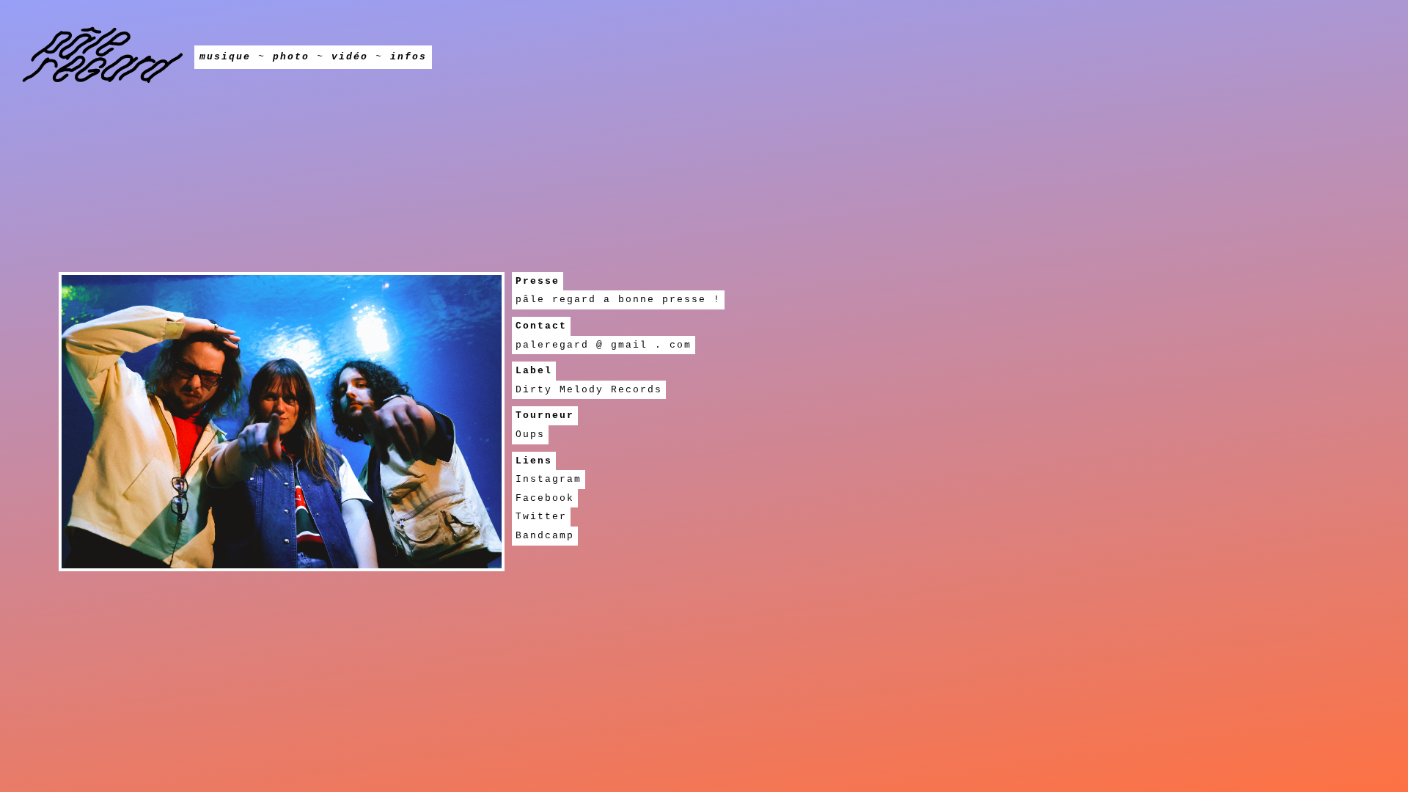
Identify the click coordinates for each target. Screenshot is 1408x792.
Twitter (541, 516)
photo (291, 56)
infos (408, 56)
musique (225, 56)
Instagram (549, 479)
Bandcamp (545, 535)
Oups (530, 434)
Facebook (545, 498)
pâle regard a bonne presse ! (618, 299)
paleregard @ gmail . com (604, 345)
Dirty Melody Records (589, 389)
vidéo (349, 56)
